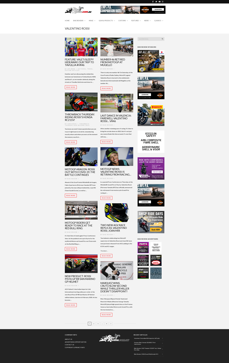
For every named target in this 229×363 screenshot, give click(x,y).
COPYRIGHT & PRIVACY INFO (75, 347)
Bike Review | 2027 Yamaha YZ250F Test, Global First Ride (147, 349)
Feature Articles (72, 70)
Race (88, 125)
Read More (70, 87)
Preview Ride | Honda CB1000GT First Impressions (145, 343)
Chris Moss (72, 124)
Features (135, 21)
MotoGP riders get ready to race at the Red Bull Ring (78, 225)
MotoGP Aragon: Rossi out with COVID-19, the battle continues (80, 172)
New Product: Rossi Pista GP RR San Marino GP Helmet (80, 279)
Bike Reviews (78, 21)
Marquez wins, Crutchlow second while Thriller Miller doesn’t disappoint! (114, 287)
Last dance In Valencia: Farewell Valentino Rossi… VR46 (115, 118)
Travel (90, 69)
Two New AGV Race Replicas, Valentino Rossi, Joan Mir (113, 228)
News (146, 21)
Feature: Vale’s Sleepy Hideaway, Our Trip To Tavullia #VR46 (79, 62)
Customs (122, 21)
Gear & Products (106, 21)
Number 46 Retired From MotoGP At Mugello (112, 62)
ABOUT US (68, 339)
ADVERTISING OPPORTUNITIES (75, 342)
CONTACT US (69, 344)
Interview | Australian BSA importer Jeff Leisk (147, 338)
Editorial (82, 69)
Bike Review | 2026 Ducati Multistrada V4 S (146, 354)
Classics (157, 21)
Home (67, 21)
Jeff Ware (71, 69)
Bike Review (108, 69)
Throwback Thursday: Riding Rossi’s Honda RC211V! (80, 117)
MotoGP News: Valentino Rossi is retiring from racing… (115, 171)
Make (91, 21)
